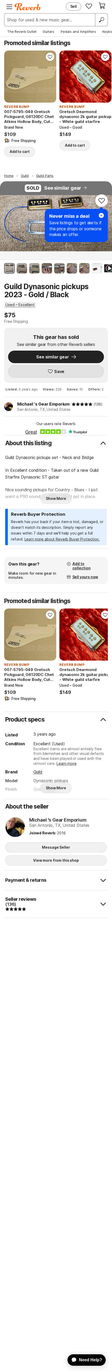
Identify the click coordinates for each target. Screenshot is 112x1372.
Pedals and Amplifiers (78, 31)
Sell (73, 6)
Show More (56, 498)
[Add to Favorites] (50, 57)
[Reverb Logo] (28, 7)
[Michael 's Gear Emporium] (15, 827)
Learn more (66, 763)
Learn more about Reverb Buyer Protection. (62, 539)
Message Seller (56, 847)
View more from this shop (56, 860)
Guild (37, 771)
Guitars (48, 31)
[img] (82, 404)
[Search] (101, 20)
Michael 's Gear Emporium (43, 404)
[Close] (101, 215)
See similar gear (62, 188)
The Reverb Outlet (21, 31)
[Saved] (88, 6)
